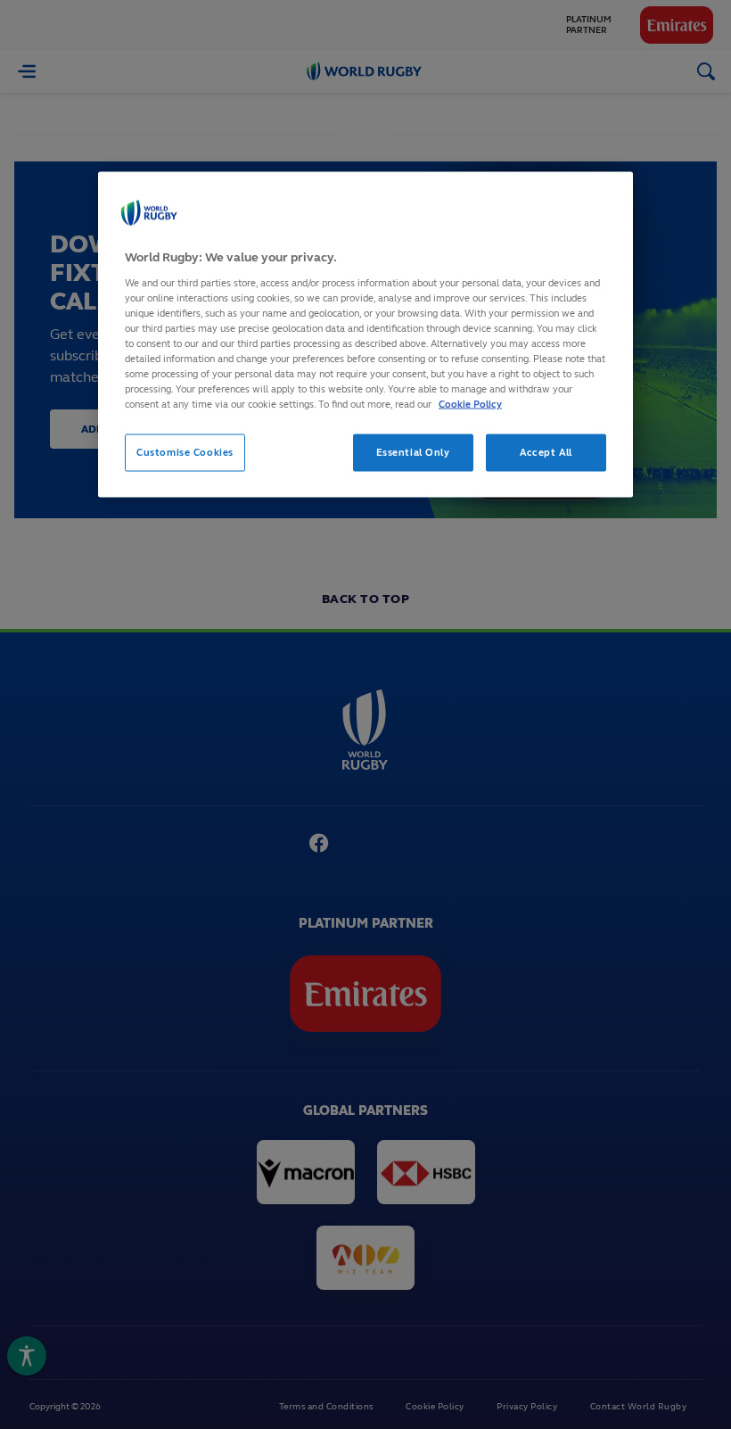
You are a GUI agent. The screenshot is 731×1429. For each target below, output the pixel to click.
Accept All (546, 452)
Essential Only (413, 452)
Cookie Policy (470, 404)
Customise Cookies (185, 452)
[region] (365, 335)
